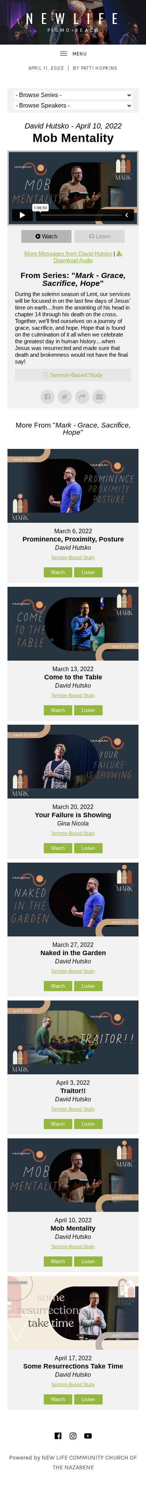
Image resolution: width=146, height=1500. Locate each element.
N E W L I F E (73, 18)
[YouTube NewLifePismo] (87, 1435)
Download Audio (73, 260)
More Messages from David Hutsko (68, 253)
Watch (49, 236)
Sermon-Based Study (76, 375)
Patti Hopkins (99, 68)
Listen (103, 236)
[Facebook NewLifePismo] (58, 1435)
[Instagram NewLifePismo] (73, 1435)
